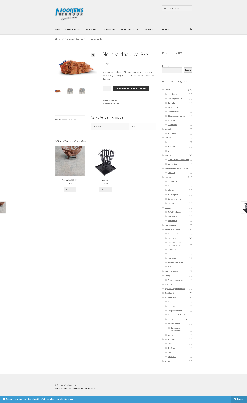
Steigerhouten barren (176, 116)
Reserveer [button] (70, 190)
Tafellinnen (172, 220)
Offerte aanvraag (127, 29)
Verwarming (69, 39)
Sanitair (171, 173)
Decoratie (172, 238)
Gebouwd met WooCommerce (82, 388)
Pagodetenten (173, 302)
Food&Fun (172, 133)
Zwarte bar (172, 125)
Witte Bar (171, 120)
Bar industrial (173, 103)
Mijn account (109, 29)
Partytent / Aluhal (175, 310)
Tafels (170, 267)
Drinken (168, 138)
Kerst (170, 254)
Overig (167, 275)
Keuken (168, 177)
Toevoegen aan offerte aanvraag (131, 88)
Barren (167, 90)
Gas (169, 352)
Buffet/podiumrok (175, 212)
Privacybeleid (148, 29)
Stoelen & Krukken (175, 262)
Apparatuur (172, 181)
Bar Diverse (172, 94)
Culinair (168, 129)
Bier (169, 142)
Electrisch (172, 348)
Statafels (172, 258)
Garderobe (172, 249)
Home (57, 29)
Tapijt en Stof (170, 293)
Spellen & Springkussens (175, 288)
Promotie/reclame (175, 280)
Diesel (170, 343)
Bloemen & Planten (175, 234)
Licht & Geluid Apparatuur (178, 159)
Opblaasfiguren (171, 271)
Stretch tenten (174, 323)
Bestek (170, 186)
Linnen (167, 207)
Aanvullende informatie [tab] (65, 119)
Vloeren (171, 335)
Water (167, 361)
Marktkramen (170, 225)
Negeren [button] (240, 399)
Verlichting (172, 164)
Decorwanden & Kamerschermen (174, 243)
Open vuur (80, 39)
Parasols (171, 306)
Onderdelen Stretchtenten (176, 329)
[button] (93, 55)
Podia (170, 319)
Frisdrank (172, 146)
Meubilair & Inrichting (174, 229)
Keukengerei (173, 194)
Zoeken (165, 66)
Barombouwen (174, 111)
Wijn (169, 151)
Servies (171, 203)
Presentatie (169, 284)
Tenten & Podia (171, 297)
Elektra (168, 155)
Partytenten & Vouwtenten (178, 315)
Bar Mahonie (173, 107)
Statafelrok (172, 216)
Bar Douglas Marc (175, 98)
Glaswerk (171, 190)
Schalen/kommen (175, 199)
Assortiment (90, 29)
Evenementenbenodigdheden (176, 168)
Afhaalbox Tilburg (73, 29)
